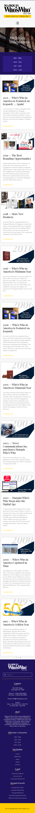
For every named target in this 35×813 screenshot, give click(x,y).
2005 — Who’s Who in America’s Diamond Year (17, 386)
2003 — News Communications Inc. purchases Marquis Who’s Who (15, 447)
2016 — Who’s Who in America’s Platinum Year (17, 270)
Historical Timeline (17, 16)
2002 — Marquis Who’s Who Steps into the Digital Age (16, 501)
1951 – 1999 (17, 66)
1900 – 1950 (18, 62)
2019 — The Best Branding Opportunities (17, 157)
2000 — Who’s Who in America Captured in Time (15, 563)
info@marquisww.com (19, 699)
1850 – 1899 (17, 58)
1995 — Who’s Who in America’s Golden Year (16, 622)
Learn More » (8, 126)
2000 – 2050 (17, 70)
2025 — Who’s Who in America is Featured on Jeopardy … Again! (16, 101)
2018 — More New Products (13, 215)
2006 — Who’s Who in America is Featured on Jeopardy (16, 328)
